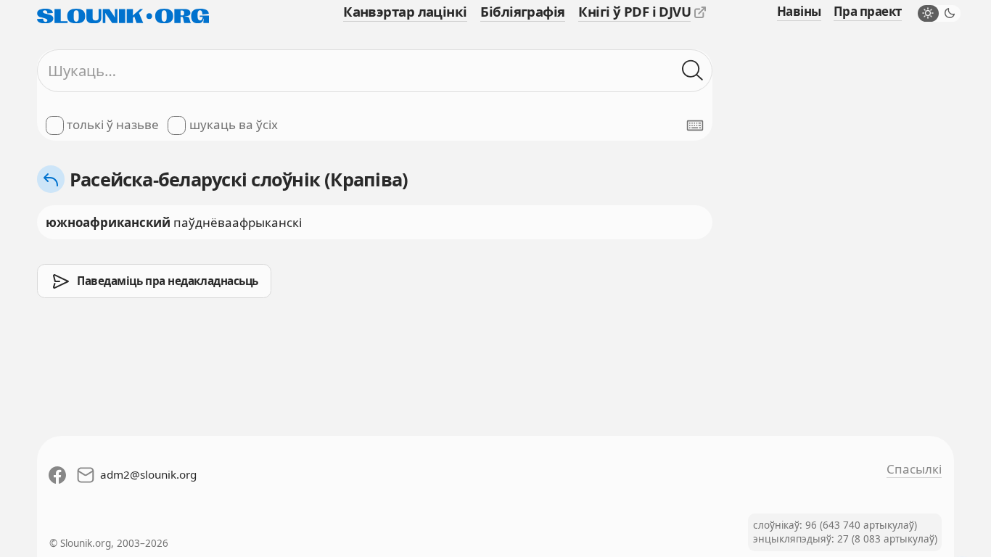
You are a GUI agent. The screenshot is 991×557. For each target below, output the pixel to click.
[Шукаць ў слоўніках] (692, 70)
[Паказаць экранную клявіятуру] (695, 125)
